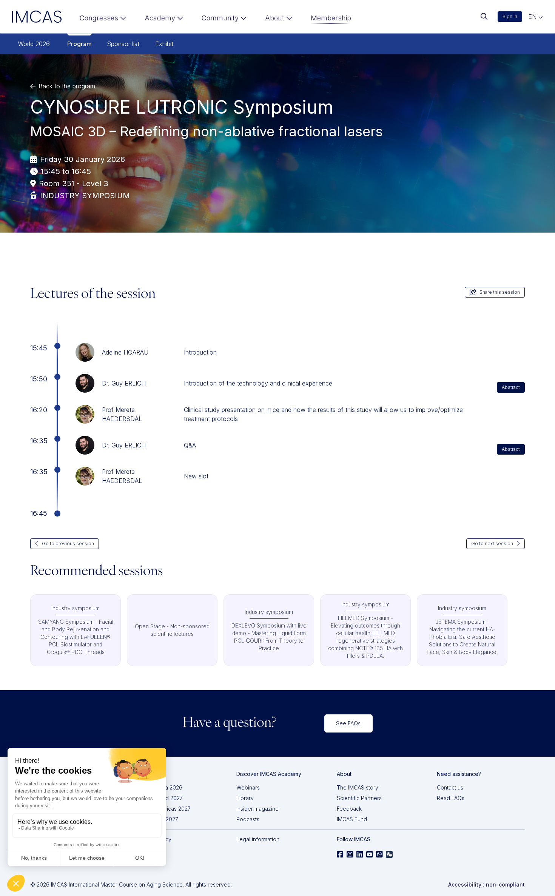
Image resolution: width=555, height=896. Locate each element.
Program (79, 44)
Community (220, 18)
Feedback (349, 808)
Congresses (99, 18)
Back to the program (67, 86)
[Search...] (484, 16)
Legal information (257, 839)
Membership (331, 18)
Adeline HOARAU (125, 352)
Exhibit (164, 44)
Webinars (248, 787)
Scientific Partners (359, 798)
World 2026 (34, 44)
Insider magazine (257, 808)
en (533, 16)
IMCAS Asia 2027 (157, 819)
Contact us (450, 787)
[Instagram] (350, 854)
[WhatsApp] (379, 854)
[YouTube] (369, 854)
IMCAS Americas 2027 (163, 808)
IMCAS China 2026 (159, 787)
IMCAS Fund (352, 819)
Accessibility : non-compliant (486, 884)
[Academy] (164, 19)
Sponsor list (123, 44)
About (274, 18)
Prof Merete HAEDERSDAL (122, 414)
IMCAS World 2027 (159, 798)
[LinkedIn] (359, 854)
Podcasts (247, 819)
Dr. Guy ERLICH (124, 383)
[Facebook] (340, 854)
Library (245, 798)
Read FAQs (450, 798)
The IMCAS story (357, 787)
